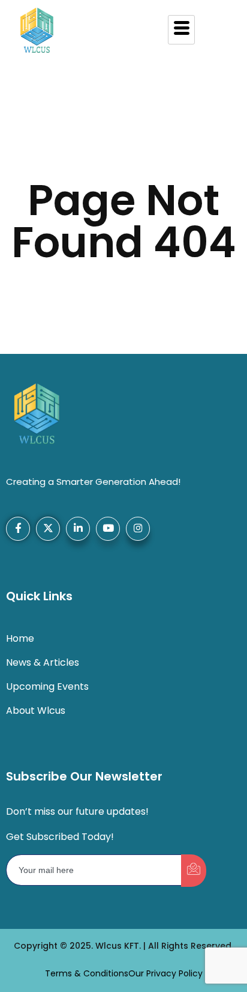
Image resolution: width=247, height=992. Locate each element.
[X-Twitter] (48, 529)
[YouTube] (108, 529)
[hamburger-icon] (181, 29)
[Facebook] (18, 529)
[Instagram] (138, 529)
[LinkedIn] (78, 529)
